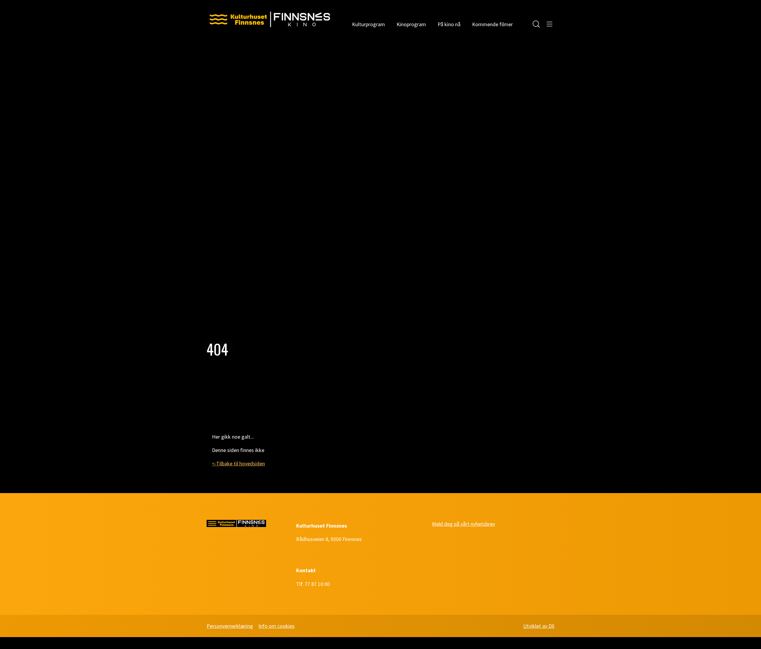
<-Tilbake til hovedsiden (238, 463)
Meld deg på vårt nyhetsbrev (463, 523)
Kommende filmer (492, 24)
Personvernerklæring (230, 626)
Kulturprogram (368, 24)
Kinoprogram (411, 24)
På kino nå (449, 24)
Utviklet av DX (538, 626)
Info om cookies (276, 626)
